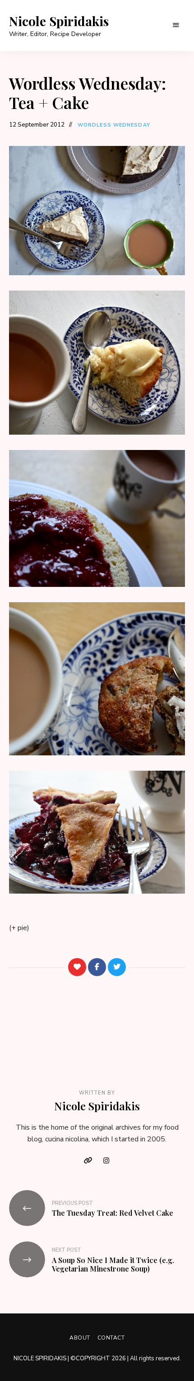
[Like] (77, 967)
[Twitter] (117, 967)
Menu (176, 25)
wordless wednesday (114, 125)
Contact (111, 1337)
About (79, 1337)
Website (88, 1160)
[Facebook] (97, 967)
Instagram (106, 1160)
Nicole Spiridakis (59, 21)
